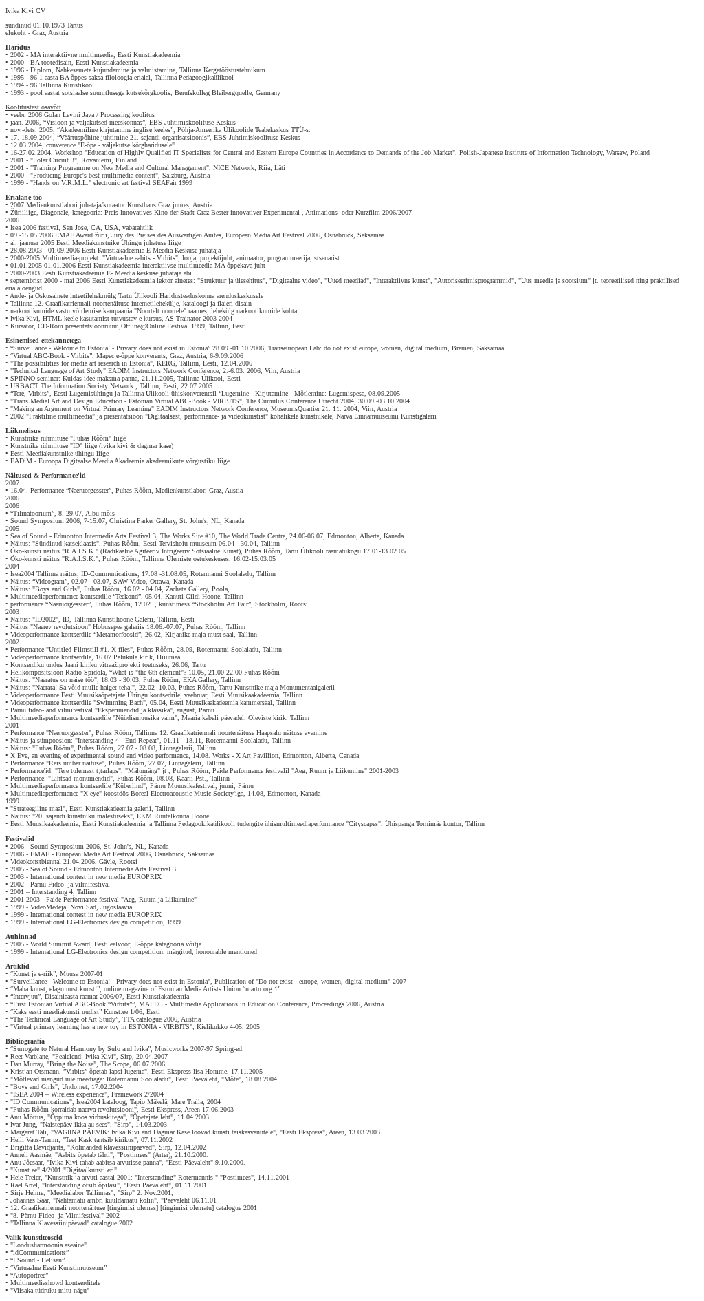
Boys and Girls (34, 1086)
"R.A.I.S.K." (80, 558)
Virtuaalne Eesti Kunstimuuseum (58, 1267)
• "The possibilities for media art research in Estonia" (79, 363)
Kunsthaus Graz (148, 205)
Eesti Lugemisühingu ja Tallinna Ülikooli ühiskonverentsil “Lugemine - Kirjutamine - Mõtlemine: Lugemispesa (209, 393)
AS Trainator (183, 318)
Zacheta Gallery (187, 589)
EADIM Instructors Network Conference (163, 370)
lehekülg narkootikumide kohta (254, 311)
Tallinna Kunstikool (66, 85)
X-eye (91, 793)
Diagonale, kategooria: (72, 212)
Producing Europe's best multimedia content (94, 175)
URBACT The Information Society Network (72, 386)
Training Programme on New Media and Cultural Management (119, 167)
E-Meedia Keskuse (171, 250)
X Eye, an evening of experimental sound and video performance (99, 755)
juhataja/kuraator (102, 205)
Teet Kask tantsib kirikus (99, 1139)
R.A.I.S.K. (80, 551)
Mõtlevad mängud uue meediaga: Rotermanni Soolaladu (90, 1079)
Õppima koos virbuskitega (86, 1117)
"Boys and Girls (54, 589)
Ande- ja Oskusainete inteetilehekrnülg (63, 295)
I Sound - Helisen (37, 1260)
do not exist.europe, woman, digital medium (386, 348)
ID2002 (45, 619)
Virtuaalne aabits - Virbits (140, 258)
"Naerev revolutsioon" (60, 627)
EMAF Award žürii (81, 235)
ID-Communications (109, 574)
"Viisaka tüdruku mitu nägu (47, 1290)
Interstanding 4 (52, 892)
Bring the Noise (72, 1064)
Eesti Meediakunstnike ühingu (52, 453)
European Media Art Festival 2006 (273, 235)
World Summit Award (60, 944)
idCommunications (39, 1252)
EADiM (21, 461)
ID (76, 445)
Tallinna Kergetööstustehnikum (222, 70)
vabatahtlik (137, 227)
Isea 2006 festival (34, 227)
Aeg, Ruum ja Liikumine (159, 899)
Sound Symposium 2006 (45, 521)
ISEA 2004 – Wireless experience (58, 1094)
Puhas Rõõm (91, 438)
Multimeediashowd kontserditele (55, 1283)
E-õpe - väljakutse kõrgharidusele (126, 145)
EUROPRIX (144, 876)
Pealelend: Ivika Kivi (84, 1056)
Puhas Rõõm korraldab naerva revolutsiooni (73, 1109)
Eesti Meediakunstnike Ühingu (99, 242)
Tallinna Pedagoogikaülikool (194, 77)
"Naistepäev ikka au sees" (75, 1124)
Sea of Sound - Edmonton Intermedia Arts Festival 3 (83, 536)
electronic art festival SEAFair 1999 (143, 183)
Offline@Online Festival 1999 (163, 326)
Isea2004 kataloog (101, 1102)
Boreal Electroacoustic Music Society (182, 793)
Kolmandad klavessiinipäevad (111, 1147)
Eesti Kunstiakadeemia (149, 55)
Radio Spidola (85, 672)
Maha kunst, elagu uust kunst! (55, 989)
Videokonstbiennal (35, 861)
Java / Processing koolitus (118, 114)
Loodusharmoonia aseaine (48, 1245)
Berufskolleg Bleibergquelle (213, 92)
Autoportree (29, 1275)
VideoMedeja (48, 907)
